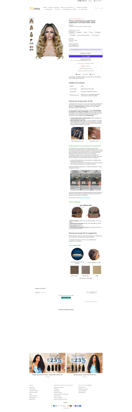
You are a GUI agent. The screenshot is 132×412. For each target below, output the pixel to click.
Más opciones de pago (86, 59)
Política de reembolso (58, 397)
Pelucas (58, 9)
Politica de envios (57, 395)
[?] (90, 60)
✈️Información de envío (85, 68)
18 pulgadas (79, 32)
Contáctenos (31, 387)
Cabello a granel (82, 7)
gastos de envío (74, 26)
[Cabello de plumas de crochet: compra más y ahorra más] (47, 363)
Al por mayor (83, 9)
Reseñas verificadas (33, 395)
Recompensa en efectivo (83, 389)
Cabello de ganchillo (67, 7)
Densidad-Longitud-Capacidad (86, 70)
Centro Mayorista (81, 392)
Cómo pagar (56, 389)
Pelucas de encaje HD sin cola (77, 18)
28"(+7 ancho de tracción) (83, 35)
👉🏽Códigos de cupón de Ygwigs (86, 63)
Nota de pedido (57, 390)
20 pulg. (85, 32)
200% (76, 40)
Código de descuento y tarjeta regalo (61, 394)
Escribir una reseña (66, 297)
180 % (71, 40)
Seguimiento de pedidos (58, 387)
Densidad (71, 38)
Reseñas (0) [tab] (37, 292)
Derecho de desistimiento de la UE (60, 399)
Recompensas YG (81, 387)
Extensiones (49, 9)
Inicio (70, 18)
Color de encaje (73, 43)
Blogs (30, 394)
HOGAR (45, 7)
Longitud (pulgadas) (74, 30)
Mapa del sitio (32, 399)
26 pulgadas (72, 35)
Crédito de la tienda (58, 392)
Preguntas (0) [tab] (43, 292)
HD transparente (73, 45)
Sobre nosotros (32, 389)
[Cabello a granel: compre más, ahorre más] (85, 363)
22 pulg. (91, 32)
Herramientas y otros (70, 9)
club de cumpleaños (82, 390)
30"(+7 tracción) (95, 35)
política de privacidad (33, 390)
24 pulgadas (97, 32)
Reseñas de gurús (32, 397)
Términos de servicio (33, 392)
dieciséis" (72, 32)
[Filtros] (87, 292)
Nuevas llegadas (54, 7)
